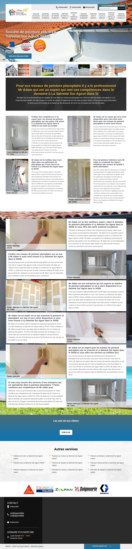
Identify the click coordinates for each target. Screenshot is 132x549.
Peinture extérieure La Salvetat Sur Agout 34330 (105, 457)
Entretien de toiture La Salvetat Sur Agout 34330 (67, 471)
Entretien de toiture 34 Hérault (55, 16)
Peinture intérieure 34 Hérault (121, 16)
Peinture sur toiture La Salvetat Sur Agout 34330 (67, 457)
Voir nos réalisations (18, 56)
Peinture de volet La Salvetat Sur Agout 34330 (28, 457)
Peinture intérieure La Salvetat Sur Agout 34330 (28, 471)
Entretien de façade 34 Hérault (45, 16)
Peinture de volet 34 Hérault (65, 16)
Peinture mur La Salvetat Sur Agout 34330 (28, 463)
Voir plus (66, 432)
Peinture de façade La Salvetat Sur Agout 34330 (67, 464)
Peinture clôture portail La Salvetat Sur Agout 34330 (107, 464)
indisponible (63, 7)
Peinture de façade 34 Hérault (36, 16)
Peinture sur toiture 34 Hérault (73, 16)
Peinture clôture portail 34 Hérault (111, 16)
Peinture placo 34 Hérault (102, 16)
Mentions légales (37, 546)
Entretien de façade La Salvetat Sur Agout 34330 (105, 471)
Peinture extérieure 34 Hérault (84, 16)
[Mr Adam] (18, 12)
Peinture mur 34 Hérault (93, 16)
